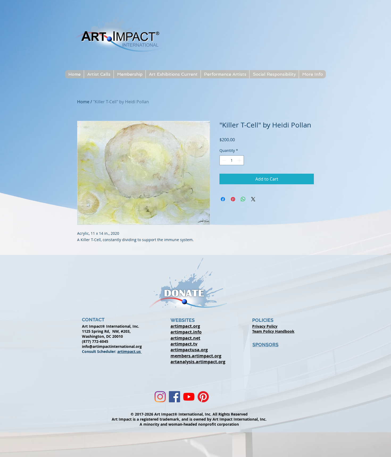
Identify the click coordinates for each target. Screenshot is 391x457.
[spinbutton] (231, 160)
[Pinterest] (203, 396)
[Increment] (239, 160)
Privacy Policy (264, 326)
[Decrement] (223, 160)
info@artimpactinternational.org (112, 346)
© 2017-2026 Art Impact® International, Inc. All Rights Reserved (189, 414)
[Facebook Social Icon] (174, 396)
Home (83, 102)
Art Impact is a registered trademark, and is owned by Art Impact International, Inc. (189, 419)
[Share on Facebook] (223, 199)
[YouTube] (188, 396)
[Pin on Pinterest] (233, 199)
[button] (99, 74)
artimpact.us (129, 351)
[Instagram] (160, 396)
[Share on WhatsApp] (243, 199)
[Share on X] (253, 199)
